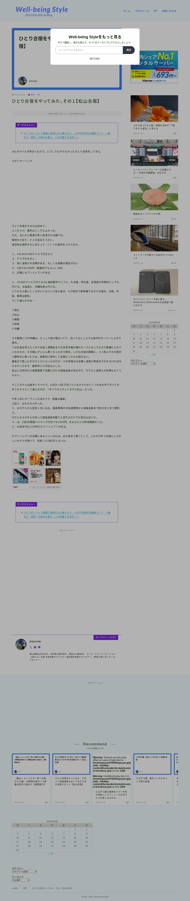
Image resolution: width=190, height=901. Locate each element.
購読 (128, 50)
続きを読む (95, 58)
